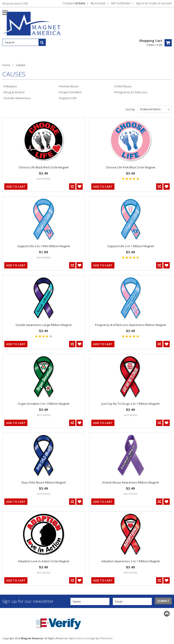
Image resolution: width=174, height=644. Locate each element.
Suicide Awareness (18, 98)
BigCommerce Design (82, 638)
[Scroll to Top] (167, 613)
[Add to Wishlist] (79, 186)
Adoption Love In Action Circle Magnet (43, 561)
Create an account (160, 3)
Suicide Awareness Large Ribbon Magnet (43, 325)
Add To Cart (16, 186)
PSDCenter (106, 638)
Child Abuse (123, 86)
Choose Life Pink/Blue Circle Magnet (130, 167)
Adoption (11, 86)
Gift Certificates (120, 3)
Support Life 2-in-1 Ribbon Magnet (130, 246)
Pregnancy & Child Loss (131, 92)
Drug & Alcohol (14, 92)
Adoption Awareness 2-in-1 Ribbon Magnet (130, 561)
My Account (98, 3)
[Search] (42, 42)
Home (6, 65)
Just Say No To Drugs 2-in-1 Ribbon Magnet (131, 404)
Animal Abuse (69, 86)
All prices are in (15, 3)
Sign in (140, 3)
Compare (73, 3)
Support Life (68, 98)
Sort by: (130, 109)
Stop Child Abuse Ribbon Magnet (43, 482)
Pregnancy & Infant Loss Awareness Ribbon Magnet (130, 325)
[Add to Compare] (72, 186)
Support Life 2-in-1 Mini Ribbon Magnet (43, 246)
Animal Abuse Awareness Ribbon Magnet (130, 482)
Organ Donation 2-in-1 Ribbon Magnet (43, 404)
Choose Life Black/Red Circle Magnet (44, 167)
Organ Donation (71, 92)
